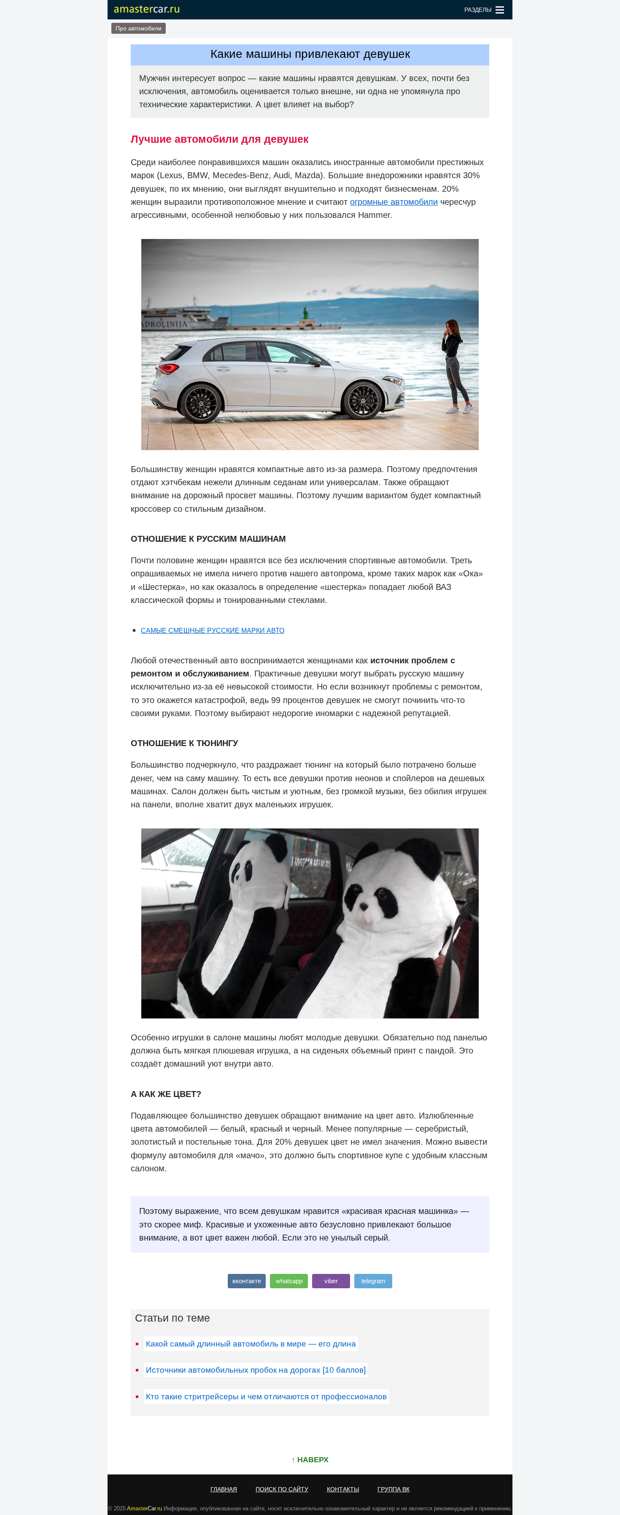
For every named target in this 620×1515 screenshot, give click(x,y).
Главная (223, 1489)
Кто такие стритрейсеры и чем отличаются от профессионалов (266, 1396)
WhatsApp (289, 1280)
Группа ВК (393, 1489)
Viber (331, 1280)
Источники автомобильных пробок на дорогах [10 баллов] (256, 1370)
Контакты (343, 1489)
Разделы (477, 9)
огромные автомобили (394, 201)
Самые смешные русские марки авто (212, 630)
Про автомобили (139, 28)
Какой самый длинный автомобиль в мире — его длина (251, 1343)
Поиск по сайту (282, 1489)
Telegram (373, 1280)
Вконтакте (246, 1280)
